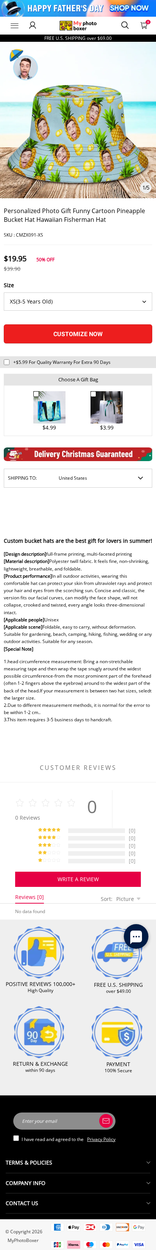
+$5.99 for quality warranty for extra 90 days (62, 362)
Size (9, 285)
